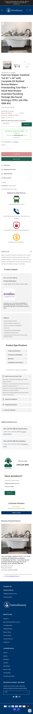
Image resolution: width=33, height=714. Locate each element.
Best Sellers (6, 666)
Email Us (10, 493)
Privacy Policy (7, 635)
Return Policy (7, 632)
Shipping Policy (7, 629)
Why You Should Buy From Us (12, 576)
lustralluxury (18, 710)
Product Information (14, 351)
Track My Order (7, 625)
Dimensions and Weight (15, 355)
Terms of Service (8, 639)
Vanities (5, 663)
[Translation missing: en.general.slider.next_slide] (31, 38)
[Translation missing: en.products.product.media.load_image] (7, 65)
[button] (26, 10)
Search (5, 653)
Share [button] (4, 182)
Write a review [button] (16, 513)
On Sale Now (7, 673)
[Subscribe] (28, 692)
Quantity (3, 145)
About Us (6, 619)
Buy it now (16, 159)
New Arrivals (7, 669)
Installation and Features (15, 362)
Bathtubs (6, 659)
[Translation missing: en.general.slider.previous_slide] (2, 38)
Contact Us (6, 642)
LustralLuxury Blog (8, 676)
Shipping (3, 117)
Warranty (11, 359)
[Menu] (1, 10)
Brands (5, 656)
